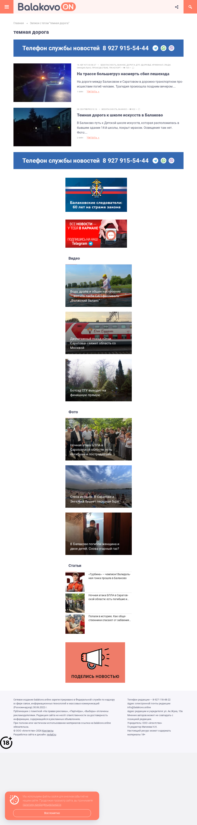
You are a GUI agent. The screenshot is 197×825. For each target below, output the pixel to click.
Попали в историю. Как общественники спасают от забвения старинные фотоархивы (108, 620)
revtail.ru (51, 734)
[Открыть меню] (6, 6)
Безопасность (109, 65)
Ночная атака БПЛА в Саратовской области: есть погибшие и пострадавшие (91, 449)
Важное (121, 65)
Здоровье (146, 65)
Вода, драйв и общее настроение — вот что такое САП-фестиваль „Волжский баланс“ (95, 296)
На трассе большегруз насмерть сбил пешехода (123, 74)
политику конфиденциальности (42, 804)
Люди (167, 65)
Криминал (157, 65)
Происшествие (100, 68)
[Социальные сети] (177, 6)
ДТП (138, 65)
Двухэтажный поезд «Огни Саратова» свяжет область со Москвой (93, 343)
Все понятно (52, 813)
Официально (84, 68)
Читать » (93, 91)
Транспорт (115, 68)
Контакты (47, 730)
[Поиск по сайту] (190, 6)
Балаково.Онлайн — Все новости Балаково (47, 6)
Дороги (131, 65)
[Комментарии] (133, 67)
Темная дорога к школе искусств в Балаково (120, 115)
